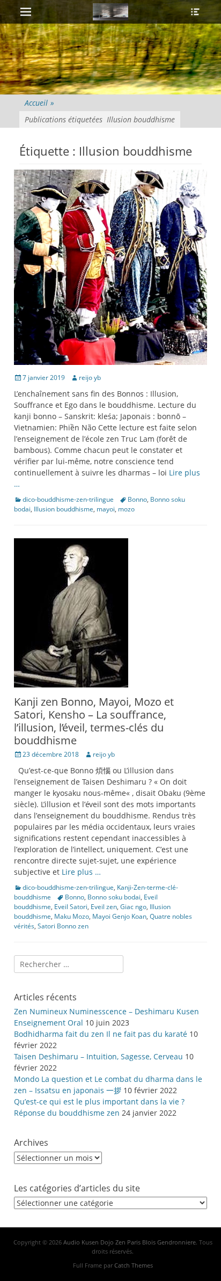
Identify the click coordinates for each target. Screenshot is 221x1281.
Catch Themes (133, 1265)
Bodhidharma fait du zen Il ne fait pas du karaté (100, 1034)
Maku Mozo (71, 916)
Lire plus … (81, 872)
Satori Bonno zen (63, 926)
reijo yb (90, 377)
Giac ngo (133, 906)
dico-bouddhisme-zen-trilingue (68, 499)
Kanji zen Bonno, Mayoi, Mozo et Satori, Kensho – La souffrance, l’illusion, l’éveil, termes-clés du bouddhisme (94, 721)
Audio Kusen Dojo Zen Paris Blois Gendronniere (129, 1242)
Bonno (137, 499)
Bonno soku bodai (114, 897)
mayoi (106, 509)
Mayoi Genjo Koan (119, 916)
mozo (126, 509)
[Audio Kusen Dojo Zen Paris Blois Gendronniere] (110, 12)
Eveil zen (104, 906)
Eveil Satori (70, 906)
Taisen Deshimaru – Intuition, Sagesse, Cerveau (98, 1056)
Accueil (39, 103)
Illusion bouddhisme (63, 509)
